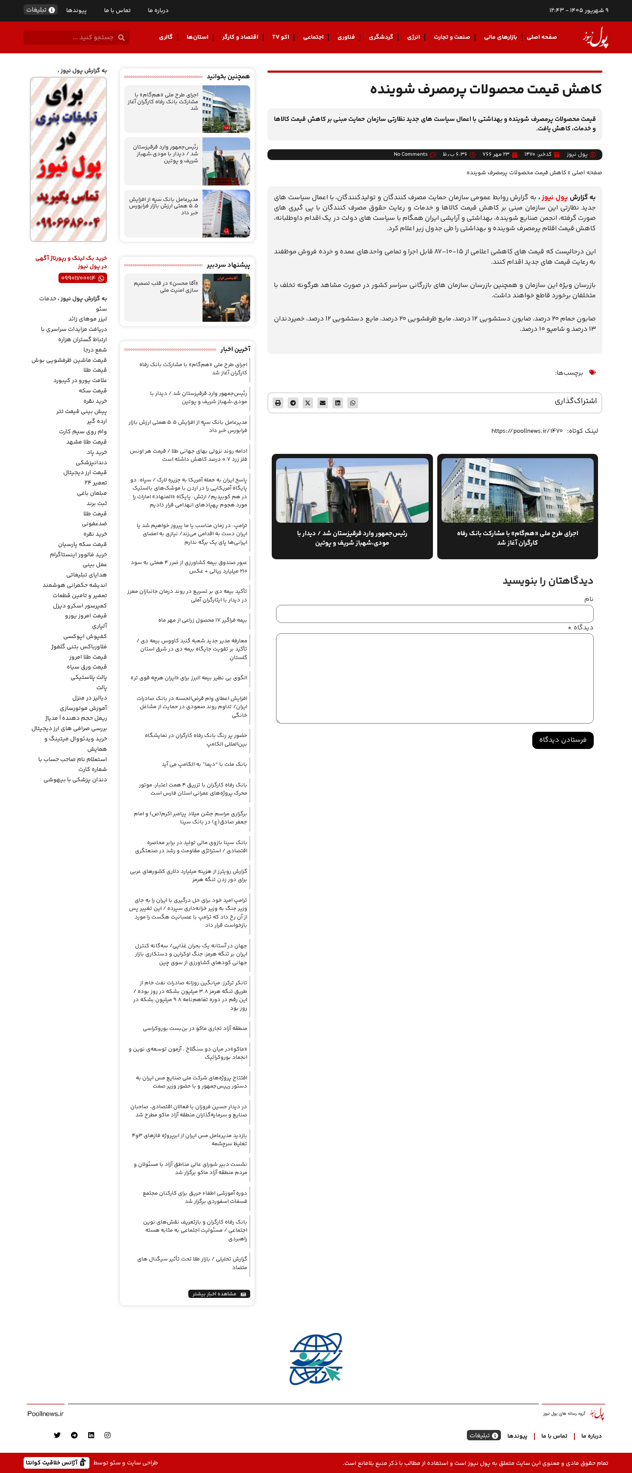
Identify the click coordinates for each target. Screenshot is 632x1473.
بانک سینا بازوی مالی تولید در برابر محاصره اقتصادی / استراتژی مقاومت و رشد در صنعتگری (191, 847)
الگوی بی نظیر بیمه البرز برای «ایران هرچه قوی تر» (189, 678)
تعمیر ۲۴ (96, 483)
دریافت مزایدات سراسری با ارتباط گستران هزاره (74, 335)
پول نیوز (555, 197)
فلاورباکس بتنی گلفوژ (79, 647)
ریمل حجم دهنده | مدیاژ (76, 718)
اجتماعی (313, 37)
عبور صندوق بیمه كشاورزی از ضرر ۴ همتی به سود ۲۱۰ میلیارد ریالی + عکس (189, 567)
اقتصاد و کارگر (240, 37)
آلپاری (99, 626)
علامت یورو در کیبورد (80, 380)
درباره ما (158, 10)
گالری (166, 37)
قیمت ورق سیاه (87, 667)
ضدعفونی (94, 524)
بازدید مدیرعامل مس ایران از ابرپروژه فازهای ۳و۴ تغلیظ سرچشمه (189, 1140)
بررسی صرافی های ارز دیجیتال (69, 728)
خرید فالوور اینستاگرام (78, 555)
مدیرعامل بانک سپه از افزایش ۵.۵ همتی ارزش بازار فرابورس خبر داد (163, 206)
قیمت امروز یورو (86, 616)
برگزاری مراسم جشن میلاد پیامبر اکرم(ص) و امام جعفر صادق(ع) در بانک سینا (190, 818)
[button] (352, 403)
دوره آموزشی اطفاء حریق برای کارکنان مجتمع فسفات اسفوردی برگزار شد (195, 1197)
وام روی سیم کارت (83, 432)
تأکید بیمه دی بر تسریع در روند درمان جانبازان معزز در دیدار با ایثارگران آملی (187, 595)
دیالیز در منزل (89, 698)
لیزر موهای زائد (87, 319)
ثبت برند (96, 503)
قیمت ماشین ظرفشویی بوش (69, 360)
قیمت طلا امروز (88, 657)
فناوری (346, 37)
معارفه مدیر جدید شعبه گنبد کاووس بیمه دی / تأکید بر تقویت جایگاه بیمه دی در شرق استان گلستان (191, 649)
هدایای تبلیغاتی (86, 575)
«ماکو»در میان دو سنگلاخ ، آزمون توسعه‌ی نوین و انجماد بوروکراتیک (188, 1053)
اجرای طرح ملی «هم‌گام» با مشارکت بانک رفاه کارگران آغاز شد (163, 102)
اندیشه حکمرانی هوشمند (75, 585)
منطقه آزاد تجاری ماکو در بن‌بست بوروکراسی (195, 1028)
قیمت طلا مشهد (86, 442)
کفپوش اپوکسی (85, 636)
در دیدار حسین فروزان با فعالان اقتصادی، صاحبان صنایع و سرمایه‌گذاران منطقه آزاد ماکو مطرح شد (188, 1111)
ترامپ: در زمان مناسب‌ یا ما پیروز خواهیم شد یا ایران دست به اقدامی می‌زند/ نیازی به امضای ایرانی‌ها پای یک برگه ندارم (192, 534)
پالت (101, 688)
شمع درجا (95, 350)
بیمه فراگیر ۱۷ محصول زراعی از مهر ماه (202, 620)
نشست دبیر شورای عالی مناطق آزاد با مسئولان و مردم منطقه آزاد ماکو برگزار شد (190, 1168)
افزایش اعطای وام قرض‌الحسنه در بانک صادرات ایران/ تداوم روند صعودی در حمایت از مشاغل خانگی (192, 707)
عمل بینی (95, 565)
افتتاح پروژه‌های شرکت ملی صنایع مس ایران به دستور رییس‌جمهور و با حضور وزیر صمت (191, 1082)
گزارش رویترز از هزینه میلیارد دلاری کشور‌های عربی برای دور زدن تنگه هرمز (188, 875)
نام (589, 599)
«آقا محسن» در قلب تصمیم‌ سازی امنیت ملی (166, 287)
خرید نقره (95, 401)
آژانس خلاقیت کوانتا (52, 1462)
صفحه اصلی (542, 37)
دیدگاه (581, 628)
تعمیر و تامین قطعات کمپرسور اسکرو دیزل (79, 601)
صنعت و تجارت (452, 37)
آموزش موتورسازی (83, 708)
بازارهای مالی (500, 37)
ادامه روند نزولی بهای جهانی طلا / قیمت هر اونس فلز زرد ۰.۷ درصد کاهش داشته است (188, 455)
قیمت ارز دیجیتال (85, 473)
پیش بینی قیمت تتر (81, 411)
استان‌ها (198, 37)
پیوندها (76, 10)
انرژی (413, 37)
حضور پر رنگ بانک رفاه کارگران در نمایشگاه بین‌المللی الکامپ (196, 740)
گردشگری (381, 37)
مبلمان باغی (92, 493)
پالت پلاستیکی (89, 677)
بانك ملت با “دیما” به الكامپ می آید (204, 764)
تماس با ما (117, 10)
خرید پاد (97, 452)
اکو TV (280, 37)
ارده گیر (97, 421)
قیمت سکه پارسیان (82, 544)
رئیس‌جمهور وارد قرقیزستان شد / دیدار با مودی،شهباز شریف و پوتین (165, 154)
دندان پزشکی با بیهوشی (75, 780)
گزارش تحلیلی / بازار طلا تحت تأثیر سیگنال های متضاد (192, 1263)
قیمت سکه (93, 391)
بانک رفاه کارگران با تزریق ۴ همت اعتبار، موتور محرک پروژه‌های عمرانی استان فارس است (193, 789)
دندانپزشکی (91, 463)
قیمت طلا (95, 370)
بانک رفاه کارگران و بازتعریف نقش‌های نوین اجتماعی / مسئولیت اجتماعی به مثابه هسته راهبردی (195, 1230)
